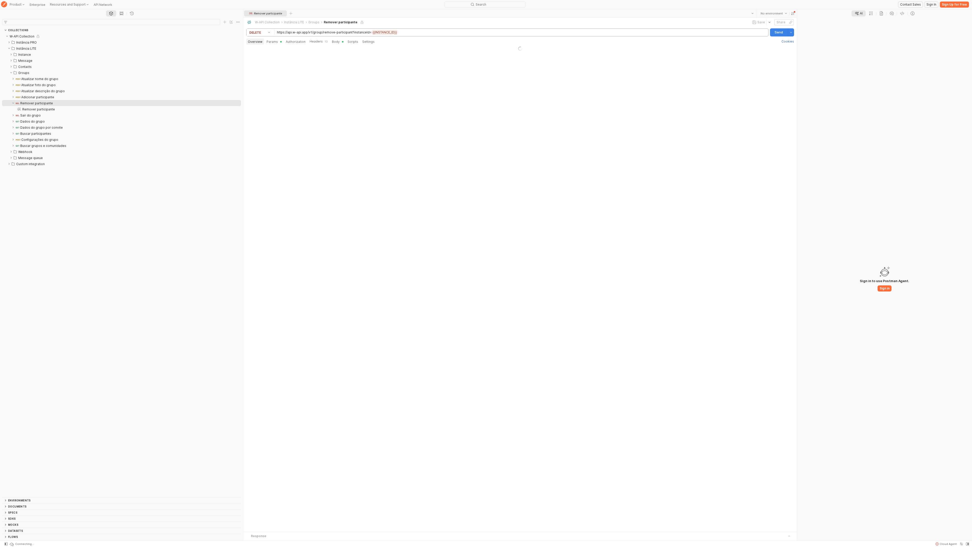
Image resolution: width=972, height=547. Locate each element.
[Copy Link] (790, 22)
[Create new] (225, 22)
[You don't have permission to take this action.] (291, 13)
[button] (792, 13)
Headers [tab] (319, 41)
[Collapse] (7, 36)
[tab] (111, 13)
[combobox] (773, 13)
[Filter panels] (6, 22)
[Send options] (791, 32)
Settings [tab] (368, 42)
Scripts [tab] (353, 42)
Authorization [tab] (296, 42)
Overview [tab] (255, 42)
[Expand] (9, 42)
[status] (21, 543)
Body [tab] (336, 42)
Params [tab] (272, 42)
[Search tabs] (752, 13)
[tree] (121, 265)
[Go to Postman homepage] (4, 4)
